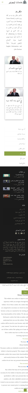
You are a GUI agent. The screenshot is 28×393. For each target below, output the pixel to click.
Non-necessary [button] (24, 363)
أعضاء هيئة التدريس (19, 224)
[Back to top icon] (25, 390)
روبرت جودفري (21, 134)
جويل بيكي (22, 158)
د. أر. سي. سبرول (19, 212)
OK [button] (27, 288)
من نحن (21, 209)
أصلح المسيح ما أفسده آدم (15, 68)
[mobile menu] (2, 2)
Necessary (23, 342)
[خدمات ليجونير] (17, 2)
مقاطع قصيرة (22, 163)
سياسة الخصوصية (14, 280)
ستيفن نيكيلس (22, 148)
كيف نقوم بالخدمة (19, 221)
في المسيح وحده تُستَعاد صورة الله (14, 101)
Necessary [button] (25, 339)
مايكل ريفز (20, 66)
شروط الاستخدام (19, 277)
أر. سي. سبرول (21, 129)
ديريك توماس (22, 144)
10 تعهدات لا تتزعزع (18, 218)
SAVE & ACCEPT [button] (23, 391)
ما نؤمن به (21, 215)
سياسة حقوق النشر (11, 277)
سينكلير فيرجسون (21, 139)
